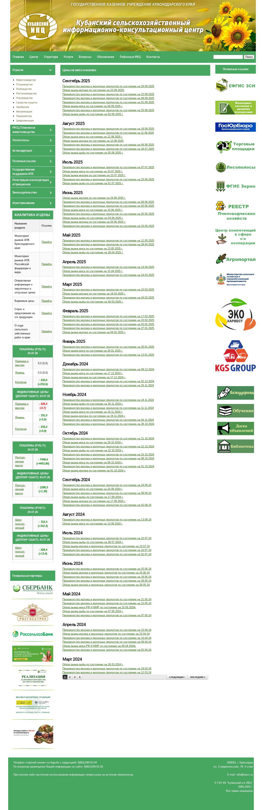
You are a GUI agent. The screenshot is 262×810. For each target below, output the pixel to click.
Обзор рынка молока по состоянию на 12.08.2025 (92, 140)
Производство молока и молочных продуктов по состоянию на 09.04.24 (106, 641)
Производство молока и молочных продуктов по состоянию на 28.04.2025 (108, 244)
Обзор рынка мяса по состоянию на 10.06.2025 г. (92, 210)
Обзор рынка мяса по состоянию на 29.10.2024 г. (92, 442)
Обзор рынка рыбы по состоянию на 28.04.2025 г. (92, 252)
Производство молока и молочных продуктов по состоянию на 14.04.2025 (108, 267)
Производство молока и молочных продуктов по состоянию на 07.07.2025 (108, 167)
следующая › (177, 677)
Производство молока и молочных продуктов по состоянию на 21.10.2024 (108, 438)
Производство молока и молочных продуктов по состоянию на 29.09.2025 (108, 86)
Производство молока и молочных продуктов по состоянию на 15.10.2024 (108, 454)
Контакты (153, 56)
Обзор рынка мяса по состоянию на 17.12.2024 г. (92, 373)
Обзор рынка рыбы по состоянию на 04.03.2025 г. (92, 301)
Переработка (24, 116)
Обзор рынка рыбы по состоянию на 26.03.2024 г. (92, 664)
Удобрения (22, 107)
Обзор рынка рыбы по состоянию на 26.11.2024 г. (92, 403)
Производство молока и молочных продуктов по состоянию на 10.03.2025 (108, 289)
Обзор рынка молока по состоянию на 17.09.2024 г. (94, 501)
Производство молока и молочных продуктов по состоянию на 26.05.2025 (108, 213)
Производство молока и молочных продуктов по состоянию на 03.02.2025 (108, 324)
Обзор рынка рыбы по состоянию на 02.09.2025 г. (92, 114)
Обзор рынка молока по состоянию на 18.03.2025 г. (94, 293)
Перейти (47, 242)
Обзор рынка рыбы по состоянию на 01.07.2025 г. (92, 183)
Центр (33, 56)
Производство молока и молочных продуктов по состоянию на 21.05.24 (106, 599)
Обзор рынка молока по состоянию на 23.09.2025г (93, 90)
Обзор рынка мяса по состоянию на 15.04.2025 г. (92, 271)
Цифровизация (25, 120)
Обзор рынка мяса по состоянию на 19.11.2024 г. (92, 411)
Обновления (105, 56)
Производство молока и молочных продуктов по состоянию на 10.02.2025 (108, 320)
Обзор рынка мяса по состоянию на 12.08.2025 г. (92, 136)
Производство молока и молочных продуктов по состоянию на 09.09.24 (106, 493)
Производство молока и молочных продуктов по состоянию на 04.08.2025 (108, 144)
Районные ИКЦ (130, 56)
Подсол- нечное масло (20, 461)
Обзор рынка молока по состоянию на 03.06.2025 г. (94, 221)
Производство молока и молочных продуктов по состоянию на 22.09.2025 (108, 94)
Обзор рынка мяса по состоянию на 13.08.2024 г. (92, 523)
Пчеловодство (24, 98)
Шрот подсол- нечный (20, 523)
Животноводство (26, 80)
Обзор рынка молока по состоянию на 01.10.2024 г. (94, 470)
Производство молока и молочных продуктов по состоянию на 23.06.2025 (108, 179)
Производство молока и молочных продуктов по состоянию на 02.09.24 (106, 505)
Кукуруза (20, 382)
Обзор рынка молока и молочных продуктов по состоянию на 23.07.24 (106, 546)
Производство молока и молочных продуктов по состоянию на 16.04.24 (106, 638)
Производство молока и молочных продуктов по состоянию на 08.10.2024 (108, 458)
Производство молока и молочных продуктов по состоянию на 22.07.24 (106, 538)
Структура (51, 56)
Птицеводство (24, 84)
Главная (18, 56)
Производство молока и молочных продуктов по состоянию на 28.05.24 (106, 580)
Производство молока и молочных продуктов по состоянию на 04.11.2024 (108, 419)
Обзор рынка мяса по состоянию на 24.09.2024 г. (92, 489)
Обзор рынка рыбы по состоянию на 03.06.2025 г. (92, 218)
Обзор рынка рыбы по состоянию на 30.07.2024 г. (92, 542)
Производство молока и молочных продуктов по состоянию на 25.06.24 (106, 568)
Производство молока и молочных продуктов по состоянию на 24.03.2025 (108, 275)
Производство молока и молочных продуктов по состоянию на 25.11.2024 (108, 385)
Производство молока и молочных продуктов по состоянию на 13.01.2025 (108, 354)
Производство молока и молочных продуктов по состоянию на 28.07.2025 (108, 148)
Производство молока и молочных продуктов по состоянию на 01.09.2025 (108, 102)
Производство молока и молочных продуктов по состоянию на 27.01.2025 (108, 328)
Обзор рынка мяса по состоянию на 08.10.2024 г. (92, 462)
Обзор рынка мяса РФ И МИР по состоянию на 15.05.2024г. (99, 607)
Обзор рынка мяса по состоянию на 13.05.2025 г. (92, 248)
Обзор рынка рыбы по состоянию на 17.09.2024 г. (92, 497)
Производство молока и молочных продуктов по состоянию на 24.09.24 (106, 485)
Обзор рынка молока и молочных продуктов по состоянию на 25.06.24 (106, 572)
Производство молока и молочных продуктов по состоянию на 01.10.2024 (108, 466)
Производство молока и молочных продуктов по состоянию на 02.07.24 (106, 554)
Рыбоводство (24, 89)
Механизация (24, 111)
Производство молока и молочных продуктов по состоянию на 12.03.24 (106, 672)
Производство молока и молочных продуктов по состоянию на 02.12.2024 (108, 381)
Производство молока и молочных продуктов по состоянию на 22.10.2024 (108, 446)
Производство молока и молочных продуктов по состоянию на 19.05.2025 (108, 226)
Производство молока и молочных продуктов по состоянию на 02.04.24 (106, 649)
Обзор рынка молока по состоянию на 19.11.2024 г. (93, 416)
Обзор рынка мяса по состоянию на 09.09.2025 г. (92, 106)
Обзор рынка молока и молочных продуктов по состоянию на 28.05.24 (106, 584)
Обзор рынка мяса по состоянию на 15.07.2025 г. (92, 171)
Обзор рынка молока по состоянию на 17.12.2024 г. (94, 377)
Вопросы (85, 56)
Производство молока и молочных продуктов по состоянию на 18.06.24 (106, 576)
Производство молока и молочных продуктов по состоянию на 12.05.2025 (108, 240)
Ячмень (20, 372)
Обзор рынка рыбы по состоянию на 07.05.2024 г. (92, 611)
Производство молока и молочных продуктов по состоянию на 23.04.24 (106, 630)
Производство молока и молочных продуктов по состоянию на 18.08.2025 (108, 128)
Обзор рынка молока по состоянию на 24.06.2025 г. (94, 197)
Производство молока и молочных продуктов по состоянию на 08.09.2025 (108, 98)
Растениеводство (26, 93)
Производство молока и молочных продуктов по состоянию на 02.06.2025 (108, 205)
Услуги (68, 56)
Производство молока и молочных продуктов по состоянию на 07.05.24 (106, 615)
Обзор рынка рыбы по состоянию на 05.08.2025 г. (92, 152)
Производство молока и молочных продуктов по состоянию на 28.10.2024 (108, 424)
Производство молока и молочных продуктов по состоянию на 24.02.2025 (108, 297)
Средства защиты (26, 102)
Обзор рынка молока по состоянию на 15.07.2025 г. (94, 175)
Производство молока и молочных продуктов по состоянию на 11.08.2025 (108, 132)
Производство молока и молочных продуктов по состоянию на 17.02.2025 (108, 316)
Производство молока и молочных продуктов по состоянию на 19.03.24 (106, 668)
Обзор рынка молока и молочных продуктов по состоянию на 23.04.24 (106, 633)
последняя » (198, 677)
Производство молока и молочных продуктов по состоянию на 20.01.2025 (108, 346)
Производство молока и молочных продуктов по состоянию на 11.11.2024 (108, 408)
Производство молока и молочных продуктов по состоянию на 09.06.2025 (108, 202)
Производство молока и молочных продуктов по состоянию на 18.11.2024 (108, 400)
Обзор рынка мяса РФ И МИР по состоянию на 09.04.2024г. (99, 646)
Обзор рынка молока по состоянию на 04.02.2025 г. (94, 332)
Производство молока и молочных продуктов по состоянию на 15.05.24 (106, 603)
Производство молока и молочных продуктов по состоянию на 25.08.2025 (108, 110)
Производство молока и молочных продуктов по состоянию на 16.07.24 (106, 550)
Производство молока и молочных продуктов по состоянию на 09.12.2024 (108, 369)
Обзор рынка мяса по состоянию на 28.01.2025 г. (92, 350)
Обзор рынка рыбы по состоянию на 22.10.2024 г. (92, 450)
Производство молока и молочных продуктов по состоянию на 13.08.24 (106, 519)
